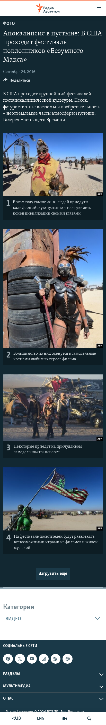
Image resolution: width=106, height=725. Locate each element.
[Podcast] (67, 659)
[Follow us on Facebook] (8, 659)
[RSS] (55, 659)
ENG (40, 719)
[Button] (16, 81)
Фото (9, 24)
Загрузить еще (53, 574)
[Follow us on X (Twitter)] (20, 659)
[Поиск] (89, 718)
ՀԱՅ (16, 719)
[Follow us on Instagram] (44, 659)
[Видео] (64, 718)
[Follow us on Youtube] (32, 659)
